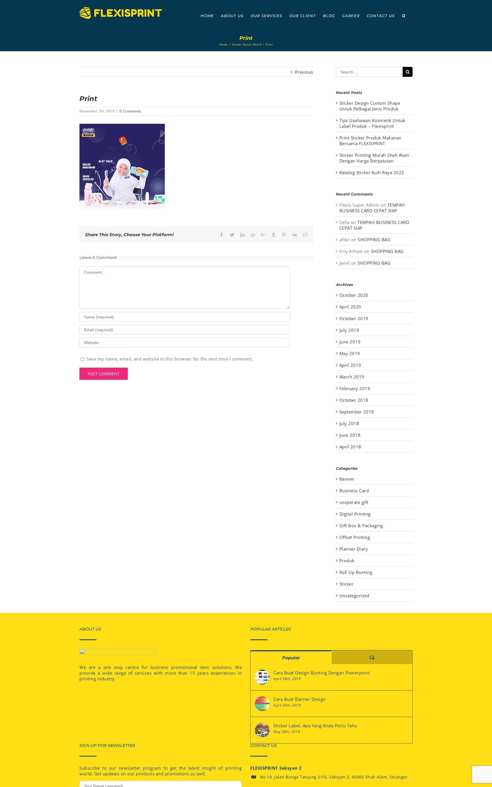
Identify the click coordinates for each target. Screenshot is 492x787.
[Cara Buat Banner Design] (262, 703)
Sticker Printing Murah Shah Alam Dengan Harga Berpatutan (374, 158)
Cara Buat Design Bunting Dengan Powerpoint (321, 672)
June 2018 (350, 435)
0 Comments (130, 111)
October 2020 (353, 295)
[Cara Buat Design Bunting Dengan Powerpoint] (262, 677)
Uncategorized (354, 595)
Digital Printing (355, 514)
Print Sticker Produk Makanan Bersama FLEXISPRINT (370, 140)
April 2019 (350, 365)
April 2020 (350, 307)
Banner (346, 479)
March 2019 (351, 377)
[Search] (403, 15)
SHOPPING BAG (374, 239)
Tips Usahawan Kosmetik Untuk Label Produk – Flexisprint (372, 123)
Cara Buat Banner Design (299, 699)
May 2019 (349, 353)
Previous (304, 72)
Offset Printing (354, 537)
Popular (291, 657)
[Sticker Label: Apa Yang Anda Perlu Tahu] (262, 730)
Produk (346, 560)
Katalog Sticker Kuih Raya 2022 (371, 172)
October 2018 (353, 400)
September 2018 (356, 412)
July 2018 (349, 423)
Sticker (346, 584)
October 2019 (353, 318)
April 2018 (350, 447)
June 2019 (350, 342)
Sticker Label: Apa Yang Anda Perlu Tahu (315, 725)
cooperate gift (353, 502)
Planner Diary (353, 549)
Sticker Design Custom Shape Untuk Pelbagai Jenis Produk (369, 106)
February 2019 (354, 388)
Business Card (354, 490)
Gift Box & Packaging (361, 525)
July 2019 (349, 330)
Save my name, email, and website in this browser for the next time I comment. (170, 359)
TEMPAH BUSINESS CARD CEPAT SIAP (372, 207)
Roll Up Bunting (355, 572)
